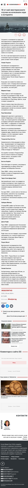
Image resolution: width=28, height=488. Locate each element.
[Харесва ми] (20, 34)
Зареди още (14, 346)
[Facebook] (3, 464)
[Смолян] (9, 478)
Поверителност (5, 456)
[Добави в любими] (16, 34)
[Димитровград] (9, 471)
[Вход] (25, 4)
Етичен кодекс (5, 458)
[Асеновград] (14, 4)
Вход (14, 362)
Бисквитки (14, 458)
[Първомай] (7, 476)
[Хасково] (7, 469)
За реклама (22, 458)
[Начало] (2, 4)
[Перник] (6, 480)
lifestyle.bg (12, 299)
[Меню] (4, 4)
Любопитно (6, 290)
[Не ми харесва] (25, 34)
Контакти (21, 416)
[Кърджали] (8, 474)
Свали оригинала (5, 18)
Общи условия (15, 456)
